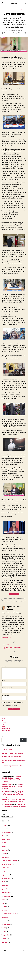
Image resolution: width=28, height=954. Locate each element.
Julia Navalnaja (17, 598)
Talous (3, 906)
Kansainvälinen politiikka (9, 860)
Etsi (2, 737)
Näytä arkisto (6, 637)
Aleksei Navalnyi (8, 598)
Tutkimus (4, 917)
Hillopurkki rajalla (6, 749)
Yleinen (3, 721)
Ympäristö (4, 942)
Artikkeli (8, 10)
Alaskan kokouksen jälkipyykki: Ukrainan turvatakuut (12, 786)
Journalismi (5, 857)
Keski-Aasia (5, 868)
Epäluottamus (5, 730)
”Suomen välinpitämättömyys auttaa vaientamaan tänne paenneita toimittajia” (11, 779)
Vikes (3, 931)
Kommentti (4, 666)
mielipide (4, 885)
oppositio (14, 10)
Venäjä (21, 10)
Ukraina (3, 921)
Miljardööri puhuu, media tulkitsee (12, 753)
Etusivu (3, 719)
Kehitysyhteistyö (6, 864)
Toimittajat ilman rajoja (8, 914)
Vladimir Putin (20, 601)
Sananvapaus (5, 728)
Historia (4, 853)
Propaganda (5, 892)
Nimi (3, 681)
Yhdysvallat (5, 935)
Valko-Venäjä (5, 924)
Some (3, 726)
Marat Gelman (11, 600)
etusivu (3, 846)
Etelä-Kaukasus (6, 843)
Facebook (4, 850)
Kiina (3, 871)
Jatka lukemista (14, 594)
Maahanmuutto (6, 878)
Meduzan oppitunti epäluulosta (11, 756)
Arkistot (3, 814)
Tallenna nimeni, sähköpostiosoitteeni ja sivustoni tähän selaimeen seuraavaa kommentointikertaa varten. (13, 704)
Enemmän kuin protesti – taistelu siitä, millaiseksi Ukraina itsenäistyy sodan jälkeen (13, 792)
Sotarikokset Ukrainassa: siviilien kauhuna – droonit (13, 805)
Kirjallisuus (5, 875)
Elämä (3, 836)
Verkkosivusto (5, 695)
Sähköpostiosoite (6, 688)
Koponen (14, 3)
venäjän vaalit (12, 601)
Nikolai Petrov (19, 600)
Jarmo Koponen (18, 30)
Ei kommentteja (22, 33)
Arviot (3, 829)
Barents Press (6, 832)
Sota (2, 725)
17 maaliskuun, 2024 (9, 33)
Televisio (4, 910)
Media (3, 882)
